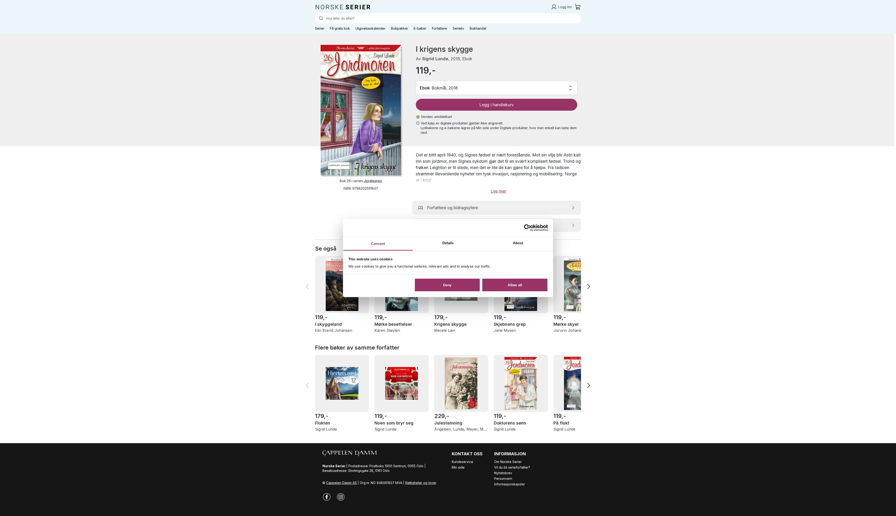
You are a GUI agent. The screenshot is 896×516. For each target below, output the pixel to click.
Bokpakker (399, 28)
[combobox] (448, 18)
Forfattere (439, 28)
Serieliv (458, 28)
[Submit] (320, 18)
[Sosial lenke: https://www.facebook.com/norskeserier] (326, 497)
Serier (319, 28)
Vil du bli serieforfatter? (512, 467)
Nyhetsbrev (503, 473)
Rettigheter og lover (420, 483)
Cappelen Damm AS (341, 483)
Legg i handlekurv (496, 104)
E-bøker (420, 28)
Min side (458, 467)
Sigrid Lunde (435, 58)
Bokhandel (478, 28)
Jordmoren (373, 181)
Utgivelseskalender (370, 28)
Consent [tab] (378, 244)
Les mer (498, 191)
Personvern (503, 479)
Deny (447, 285)
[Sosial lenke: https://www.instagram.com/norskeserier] (340, 497)
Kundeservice (462, 462)
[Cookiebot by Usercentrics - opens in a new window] (527, 227)
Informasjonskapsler (509, 484)
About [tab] (518, 243)
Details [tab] (448, 243)
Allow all (515, 285)
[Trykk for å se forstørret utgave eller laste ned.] (361, 110)
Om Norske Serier (508, 462)
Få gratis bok (340, 28)
